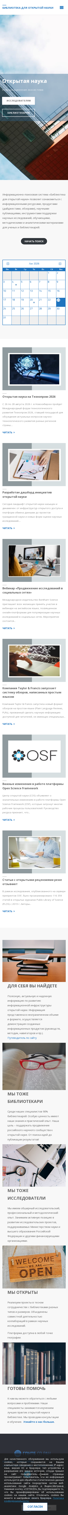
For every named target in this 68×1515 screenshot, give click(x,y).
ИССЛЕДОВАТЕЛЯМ (19, 100)
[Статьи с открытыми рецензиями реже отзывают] (34, 851)
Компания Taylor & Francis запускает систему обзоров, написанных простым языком (31, 692)
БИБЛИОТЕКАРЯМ (18, 112)
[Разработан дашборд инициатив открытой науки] (34, 464)
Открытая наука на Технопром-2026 (28, 397)
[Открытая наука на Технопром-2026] (34, 368)
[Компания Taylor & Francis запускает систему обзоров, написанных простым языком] (34, 660)
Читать (9, 433)
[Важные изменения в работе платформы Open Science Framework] (34, 756)
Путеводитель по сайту (22, 1037)
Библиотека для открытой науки (27, 7)
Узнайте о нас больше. (39, 1421)
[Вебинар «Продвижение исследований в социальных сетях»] (34, 560)
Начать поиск (34, 241)
